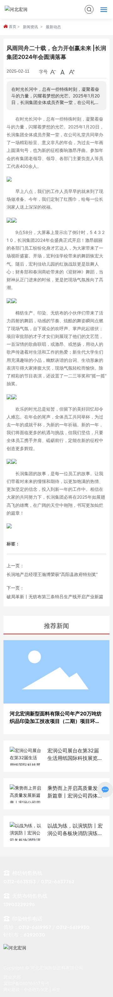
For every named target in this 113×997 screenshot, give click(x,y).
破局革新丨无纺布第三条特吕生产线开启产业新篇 (55, 596)
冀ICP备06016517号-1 (26, 983)
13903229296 (19, 904)
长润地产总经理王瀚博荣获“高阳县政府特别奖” (52, 574)
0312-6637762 (58, 882)
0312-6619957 (35, 927)
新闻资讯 (30, 26)
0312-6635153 (19, 882)
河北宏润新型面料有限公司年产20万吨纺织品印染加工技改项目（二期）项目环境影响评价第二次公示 (56, 721)
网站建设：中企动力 (21, 989)
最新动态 (53, 26)
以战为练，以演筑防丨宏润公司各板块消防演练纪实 (75, 833)
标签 (56, 989)
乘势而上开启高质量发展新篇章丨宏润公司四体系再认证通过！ (75, 795)
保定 (44, 989)
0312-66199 (69, 927)
